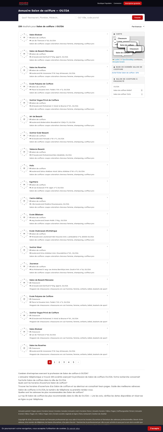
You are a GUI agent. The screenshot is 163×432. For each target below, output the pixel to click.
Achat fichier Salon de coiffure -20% (125, 73)
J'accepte (154, 428)
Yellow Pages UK (31, 414)
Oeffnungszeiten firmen (125, 411)
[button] (115, 39)
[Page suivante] (78, 362)
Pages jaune (36, 411)
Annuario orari (73, 411)
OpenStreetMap (128, 59)
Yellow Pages (111, 411)
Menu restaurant (85, 414)
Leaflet (116, 59)
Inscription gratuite (132, 3)
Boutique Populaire (104, 3)
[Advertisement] (128, 132)
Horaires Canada (60, 411)
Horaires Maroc (86, 411)
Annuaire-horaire (119, 62)
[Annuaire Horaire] (23, 3)
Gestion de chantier (99, 414)
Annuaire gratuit (24, 411)
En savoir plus (73, 428)
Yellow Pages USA (45, 414)
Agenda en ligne (72, 414)
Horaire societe (58, 414)
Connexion (117, 3)
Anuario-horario (99, 411)
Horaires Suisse (47, 411)
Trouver (137, 18)
